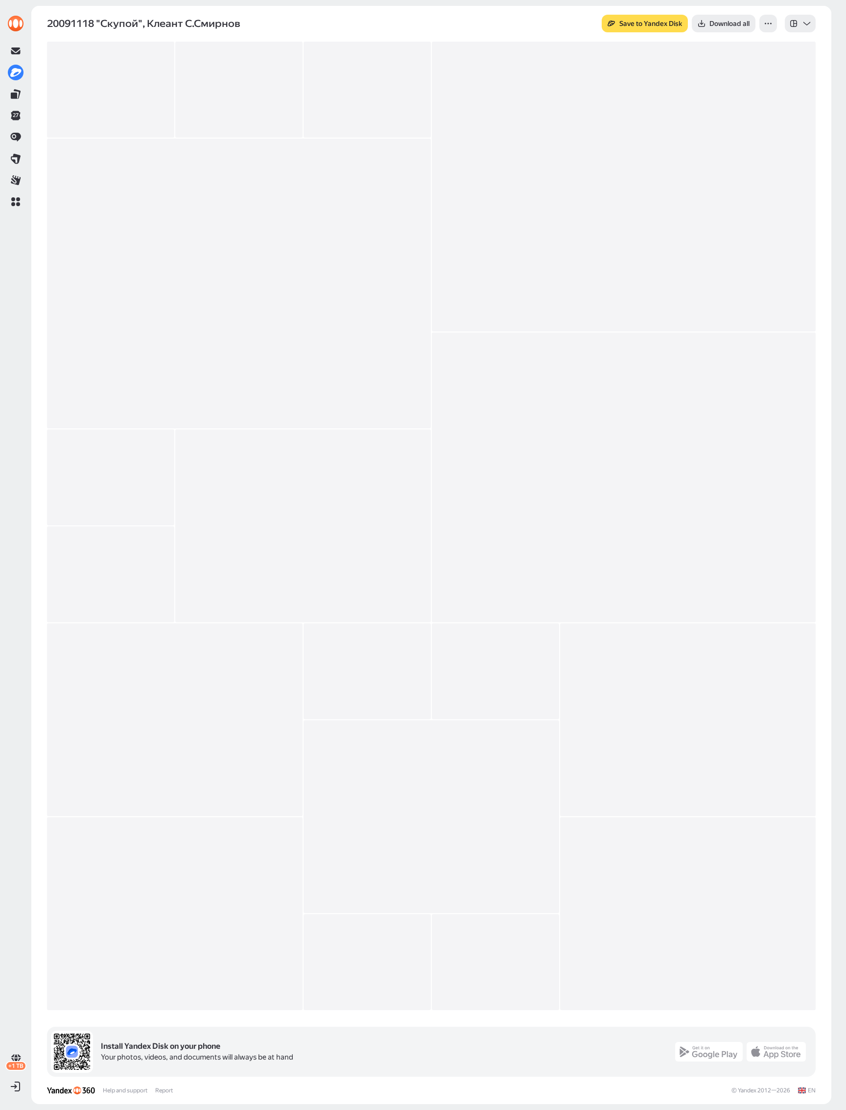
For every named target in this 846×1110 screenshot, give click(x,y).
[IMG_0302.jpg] (110, 477)
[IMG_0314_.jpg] (431, 816)
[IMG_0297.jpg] (367, 90)
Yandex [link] (747, 1090)
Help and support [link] (125, 1090)
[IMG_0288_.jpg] (239, 90)
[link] (16, 23)
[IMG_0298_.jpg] (624, 186)
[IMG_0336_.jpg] (495, 962)
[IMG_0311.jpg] (495, 671)
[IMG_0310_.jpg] (367, 671)
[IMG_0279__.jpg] (110, 90)
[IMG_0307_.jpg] (175, 719)
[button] (16, 202)
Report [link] (164, 1090)
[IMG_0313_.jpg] (688, 719)
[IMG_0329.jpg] (688, 913)
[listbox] (800, 23)
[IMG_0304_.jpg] (110, 574)
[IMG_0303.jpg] (303, 525)
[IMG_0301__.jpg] (624, 477)
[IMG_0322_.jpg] (175, 913)
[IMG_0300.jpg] (239, 283)
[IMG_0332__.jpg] (367, 962)
